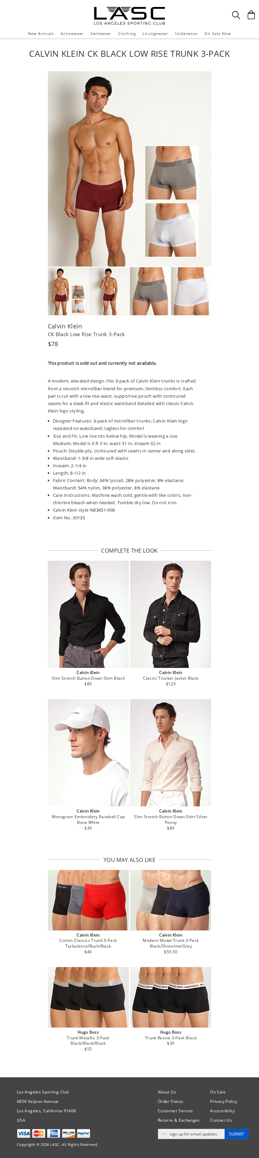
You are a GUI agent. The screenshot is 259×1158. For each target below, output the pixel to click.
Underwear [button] (186, 33)
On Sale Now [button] (217, 33)
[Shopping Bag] (251, 14)
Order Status (170, 1101)
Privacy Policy (223, 1101)
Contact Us (221, 1120)
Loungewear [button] (155, 33)
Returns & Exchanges (179, 1120)
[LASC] (129, 9)
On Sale (218, 1092)
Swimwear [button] (100, 33)
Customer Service (175, 1111)
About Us (167, 1092)
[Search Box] (236, 15)
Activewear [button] (72, 33)
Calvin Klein (65, 326)
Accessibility (222, 1111)
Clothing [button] (127, 33)
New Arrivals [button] (41, 33)
